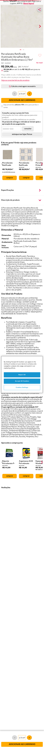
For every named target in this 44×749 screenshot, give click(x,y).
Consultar (27, 129)
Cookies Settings (22, 387)
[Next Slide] (41, 164)
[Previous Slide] (2, 164)
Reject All (22, 375)
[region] (22, 374)
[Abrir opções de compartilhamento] (39, 9)
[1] (20, 50)
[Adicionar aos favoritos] (40, 55)
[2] (23, 50)
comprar (9, 178)
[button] (22, 190)
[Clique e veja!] (39, 63)
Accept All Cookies (22, 381)
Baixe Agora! (28, 4)
